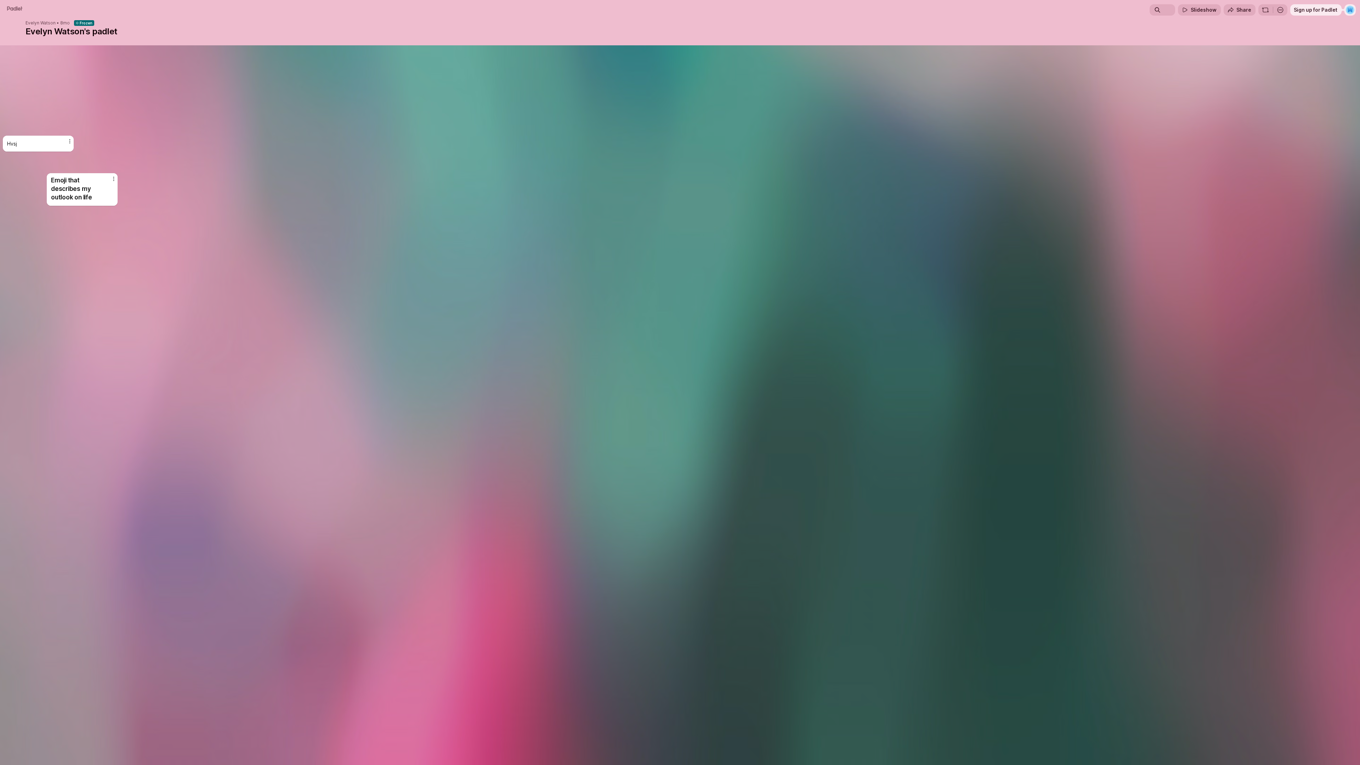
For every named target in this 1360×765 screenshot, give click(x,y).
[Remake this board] (1265, 10)
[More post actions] (70, 141)
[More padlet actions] (1280, 10)
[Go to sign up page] (1350, 10)
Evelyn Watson (41, 23)
